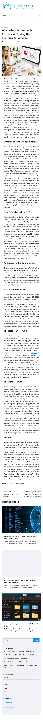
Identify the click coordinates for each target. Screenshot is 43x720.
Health (5, 688)
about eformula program (15, 483)
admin (5, 42)
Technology (6, 27)
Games (6, 684)
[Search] (39, 15)
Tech (5, 691)
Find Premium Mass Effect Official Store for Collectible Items (21, 655)
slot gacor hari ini (9, 707)
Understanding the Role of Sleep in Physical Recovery (19, 651)
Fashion (6, 681)
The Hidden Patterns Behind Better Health (16, 662)
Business (6, 677)
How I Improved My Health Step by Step (15, 658)
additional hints (14, 285)
